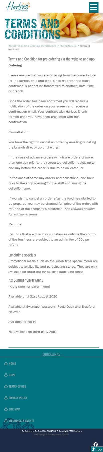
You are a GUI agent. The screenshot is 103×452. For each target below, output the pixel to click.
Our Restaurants (68, 45)
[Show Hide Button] (94, 7)
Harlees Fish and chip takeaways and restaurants (32, 45)
